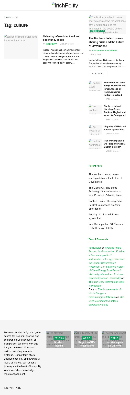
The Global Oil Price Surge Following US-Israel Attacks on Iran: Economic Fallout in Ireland (115, 88)
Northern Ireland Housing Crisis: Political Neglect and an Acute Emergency (115, 110)
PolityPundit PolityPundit (104, 50)
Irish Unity (97, 31)
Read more (98, 73)
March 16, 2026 (112, 134)
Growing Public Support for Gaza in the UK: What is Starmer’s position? (107, 251)
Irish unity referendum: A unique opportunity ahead (61, 38)
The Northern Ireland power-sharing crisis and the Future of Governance (106, 42)
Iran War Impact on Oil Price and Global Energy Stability (114, 143)
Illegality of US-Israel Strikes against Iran (115, 128)
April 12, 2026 (111, 119)
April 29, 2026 (111, 99)
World (61, 338)
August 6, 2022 (67, 44)
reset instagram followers (102, 297)
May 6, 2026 (95, 54)
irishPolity (51, 44)
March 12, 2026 (112, 151)
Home (7, 17)
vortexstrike (95, 259)
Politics (116, 338)
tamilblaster (95, 247)
